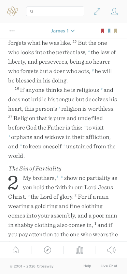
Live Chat (109, 266)
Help (87, 266)
